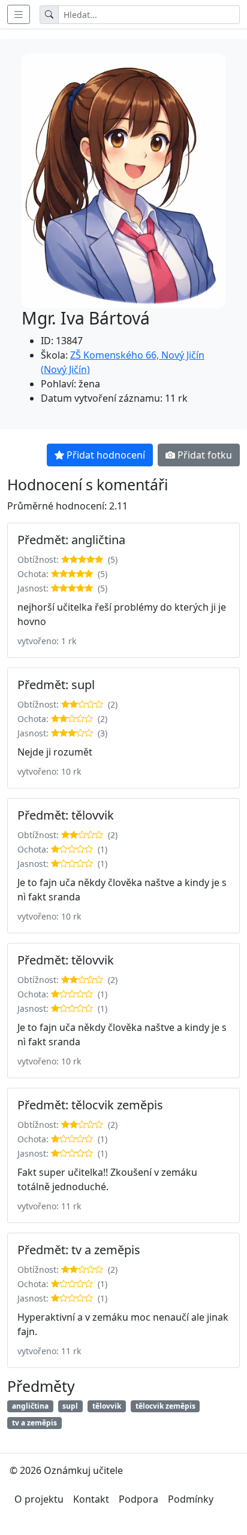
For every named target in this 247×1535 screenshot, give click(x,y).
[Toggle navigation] (18, 14)
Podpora (138, 1499)
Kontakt (91, 1499)
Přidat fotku (204, 455)
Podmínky (190, 1499)
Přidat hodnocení (106, 455)
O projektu (39, 1499)
